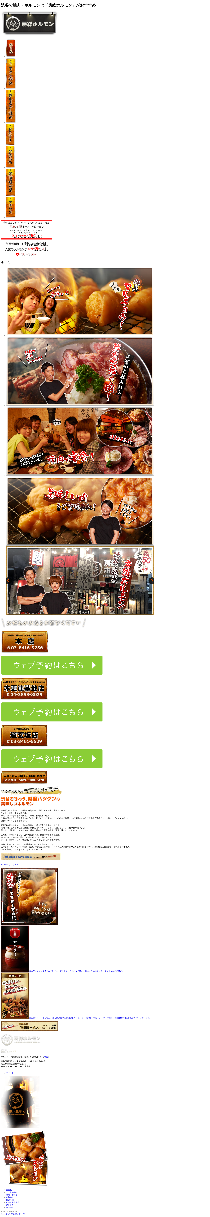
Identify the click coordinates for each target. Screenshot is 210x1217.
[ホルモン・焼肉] (11, 122)
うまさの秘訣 (12, 1192)
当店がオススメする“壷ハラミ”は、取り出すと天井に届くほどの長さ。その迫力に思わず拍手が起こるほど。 (76, 971)
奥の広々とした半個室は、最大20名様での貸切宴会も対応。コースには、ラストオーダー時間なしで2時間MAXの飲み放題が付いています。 (90, 1018)
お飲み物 (10, 1200)
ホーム (9, 1190)
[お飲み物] (10, 167)
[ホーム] (10, 56)
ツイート (10, 1073)
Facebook (9, 1207)
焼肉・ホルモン (12, 1195)
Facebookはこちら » (9, 864)
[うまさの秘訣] (11, 88)
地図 (46, 1057)
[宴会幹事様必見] (10, 196)
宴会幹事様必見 (12, 1202)
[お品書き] (10, 145)
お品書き (10, 1197)
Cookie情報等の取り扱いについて (13, 1214)
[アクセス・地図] (11, 217)
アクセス (10, 1205)
